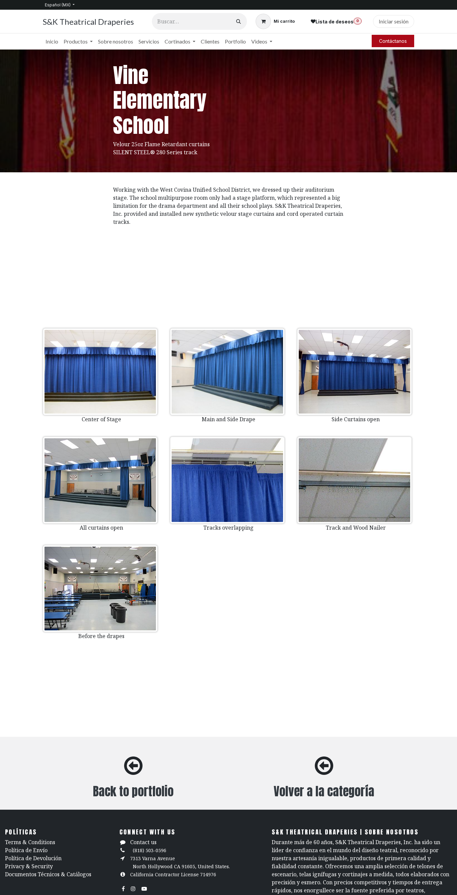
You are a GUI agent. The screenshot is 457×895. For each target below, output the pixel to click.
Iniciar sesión (393, 21)
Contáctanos (393, 41)
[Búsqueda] (238, 21)
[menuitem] (52, 41)
